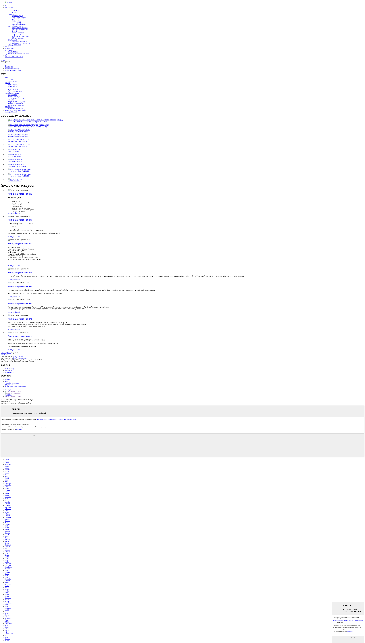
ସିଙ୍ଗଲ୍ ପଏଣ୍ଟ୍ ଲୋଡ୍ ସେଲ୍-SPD (20, 303)
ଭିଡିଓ (6, 55)
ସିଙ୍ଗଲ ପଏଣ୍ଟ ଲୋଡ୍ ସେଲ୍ (20, 36)
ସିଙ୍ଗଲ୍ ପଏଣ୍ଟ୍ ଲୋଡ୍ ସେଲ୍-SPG (20, 244)
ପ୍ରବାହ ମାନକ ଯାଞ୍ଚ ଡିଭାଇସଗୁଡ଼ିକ (19, 43)
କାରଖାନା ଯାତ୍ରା (13, 52)
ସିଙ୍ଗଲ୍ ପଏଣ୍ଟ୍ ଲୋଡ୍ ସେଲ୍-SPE (20, 286)
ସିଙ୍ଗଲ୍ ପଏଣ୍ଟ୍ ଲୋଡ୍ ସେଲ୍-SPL (18, 141)
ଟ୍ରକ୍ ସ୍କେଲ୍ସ (12, 40)
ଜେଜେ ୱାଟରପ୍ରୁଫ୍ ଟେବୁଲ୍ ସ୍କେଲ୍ (18, 136)
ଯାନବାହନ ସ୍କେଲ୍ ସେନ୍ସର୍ (20, 29)
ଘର (6, 5)
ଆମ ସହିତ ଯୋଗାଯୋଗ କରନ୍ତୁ (14, 57)
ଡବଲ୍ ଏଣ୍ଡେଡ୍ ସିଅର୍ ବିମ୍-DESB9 (18, 171)
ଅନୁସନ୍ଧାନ (11, 213)
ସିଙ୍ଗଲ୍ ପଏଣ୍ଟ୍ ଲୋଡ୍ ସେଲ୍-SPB (20, 336)
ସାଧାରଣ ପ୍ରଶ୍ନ (9, 48)
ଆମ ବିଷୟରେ (9, 50)
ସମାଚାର (7, 46)
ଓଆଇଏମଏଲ (16, 11)
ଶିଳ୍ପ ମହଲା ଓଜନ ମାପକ (19, 41)
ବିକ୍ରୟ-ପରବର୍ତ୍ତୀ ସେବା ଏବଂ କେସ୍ (18, 53)
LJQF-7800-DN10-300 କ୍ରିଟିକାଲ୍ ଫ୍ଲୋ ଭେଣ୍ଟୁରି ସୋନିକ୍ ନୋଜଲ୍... (28, 121)
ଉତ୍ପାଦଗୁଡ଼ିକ (9, 7)
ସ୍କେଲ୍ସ (10, 14)
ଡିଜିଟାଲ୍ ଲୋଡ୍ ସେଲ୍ (18, 38)
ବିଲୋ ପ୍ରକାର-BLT (14, 151)
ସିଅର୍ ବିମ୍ (15, 31)
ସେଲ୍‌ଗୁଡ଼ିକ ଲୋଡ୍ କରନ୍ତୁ (15, 26)
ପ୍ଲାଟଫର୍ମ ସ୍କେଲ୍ (17, 16)
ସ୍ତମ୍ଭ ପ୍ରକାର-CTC (15, 161)
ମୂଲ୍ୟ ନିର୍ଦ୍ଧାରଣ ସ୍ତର (19, 17)
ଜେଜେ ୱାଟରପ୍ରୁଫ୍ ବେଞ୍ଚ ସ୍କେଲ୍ (18, 131)
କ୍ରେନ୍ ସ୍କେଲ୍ (16, 21)
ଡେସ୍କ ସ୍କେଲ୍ (16, 22)
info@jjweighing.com (19, 358)
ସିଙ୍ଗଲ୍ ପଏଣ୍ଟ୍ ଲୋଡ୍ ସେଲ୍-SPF (20, 273)
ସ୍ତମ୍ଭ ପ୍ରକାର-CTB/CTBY (17, 166)
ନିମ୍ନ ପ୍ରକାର (16, 34)
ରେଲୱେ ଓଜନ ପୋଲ (14, 45)
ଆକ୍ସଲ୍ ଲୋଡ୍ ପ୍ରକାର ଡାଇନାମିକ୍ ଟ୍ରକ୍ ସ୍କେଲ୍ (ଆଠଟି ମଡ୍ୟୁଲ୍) (27, 126)
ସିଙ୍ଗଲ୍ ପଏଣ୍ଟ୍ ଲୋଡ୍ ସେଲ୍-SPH (18, 146)
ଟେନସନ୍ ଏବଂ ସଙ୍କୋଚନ (19, 33)
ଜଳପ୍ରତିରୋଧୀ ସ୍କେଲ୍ (19, 24)
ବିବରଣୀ (17, 213)
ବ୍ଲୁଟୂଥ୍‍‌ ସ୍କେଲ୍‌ (12, 84)
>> (10, 353)
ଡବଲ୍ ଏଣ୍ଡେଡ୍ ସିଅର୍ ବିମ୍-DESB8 (18, 176)
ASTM (14, 12)
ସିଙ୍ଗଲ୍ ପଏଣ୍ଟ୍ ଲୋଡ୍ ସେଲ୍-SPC (20, 319)
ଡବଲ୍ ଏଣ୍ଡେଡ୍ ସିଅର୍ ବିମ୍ (20, 28)
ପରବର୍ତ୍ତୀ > (5, 353)
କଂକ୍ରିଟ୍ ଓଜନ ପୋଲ (14, 181)
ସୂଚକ (13, 19)
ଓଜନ (10, 9)
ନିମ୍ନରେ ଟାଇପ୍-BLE (14, 156)
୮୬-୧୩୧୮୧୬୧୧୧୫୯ (18, 356)
